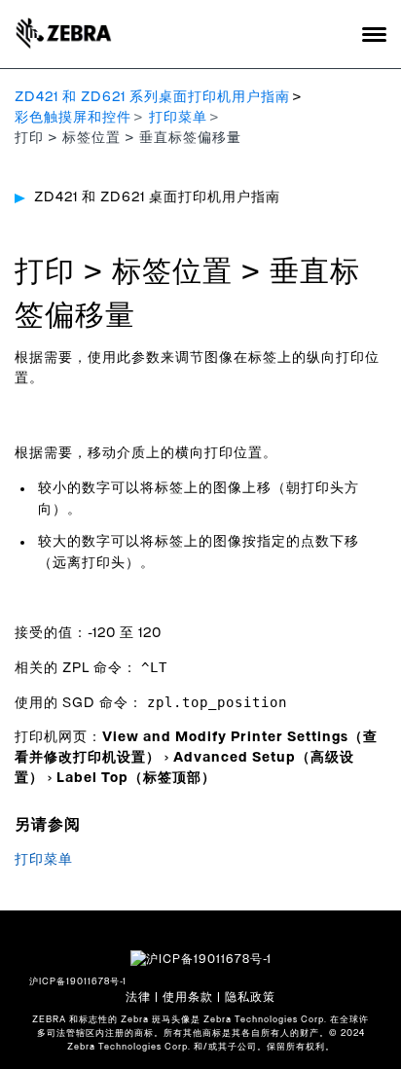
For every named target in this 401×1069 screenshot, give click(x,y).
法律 (138, 997)
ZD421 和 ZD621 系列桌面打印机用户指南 (152, 97)
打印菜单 (178, 118)
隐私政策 (250, 997)
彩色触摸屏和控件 (73, 118)
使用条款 (188, 997)
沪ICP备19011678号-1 (78, 982)
